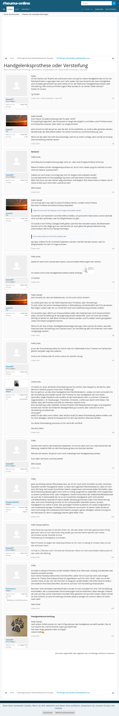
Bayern (25, 512)
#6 (113, 335)
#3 (113, 192)
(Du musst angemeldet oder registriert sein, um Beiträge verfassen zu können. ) (85, 653)
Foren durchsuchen (11, 14)
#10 (113, 517)
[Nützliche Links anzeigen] (113, 58)
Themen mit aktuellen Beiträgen (35, 14)
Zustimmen (48, 712)
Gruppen (25, 9)
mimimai (9, 389)
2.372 (26, 137)
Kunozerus (11, 589)
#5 (113, 282)
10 (27, 647)
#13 (113, 636)
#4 (113, 249)
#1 (113, 98)
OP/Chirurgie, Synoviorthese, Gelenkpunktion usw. (40, 70)
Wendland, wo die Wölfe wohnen (17, 600)
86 (27, 596)
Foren (10, 9)
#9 (113, 468)
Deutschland (24, 399)
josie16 (9, 129)
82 (27, 397)
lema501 (9, 640)
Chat (17, 9)
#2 (113, 144)
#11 (113, 557)
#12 (113, 608)
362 (26, 509)
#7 (113, 360)
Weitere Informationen (64, 712)
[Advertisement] (59, 38)
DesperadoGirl (12, 502)
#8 (113, 432)
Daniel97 (75, 70)
